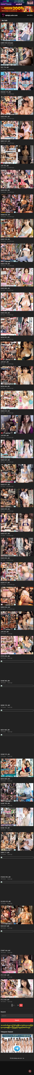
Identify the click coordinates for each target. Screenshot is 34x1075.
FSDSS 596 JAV (6, 877)
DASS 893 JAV (5, 116)
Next (21, 1005)
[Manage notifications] (30, 1071)
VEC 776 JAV (5, 67)
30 (18, 1005)
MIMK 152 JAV (5, 705)
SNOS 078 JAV (5, 264)
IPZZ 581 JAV (5, 975)
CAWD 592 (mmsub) (7, 43)
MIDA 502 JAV (5, 337)
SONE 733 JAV (5, 828)
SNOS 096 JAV (5, 313)
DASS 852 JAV (5, 190)
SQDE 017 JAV (5, 582)
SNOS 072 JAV (5, 411)
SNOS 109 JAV (5, 239)
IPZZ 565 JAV (5, 999)
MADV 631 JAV (5, 141)
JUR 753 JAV (5, 166)
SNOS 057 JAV (5, 533)
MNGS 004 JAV (5, 607)
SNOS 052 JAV (5, 558)
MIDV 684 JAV (5, 730)
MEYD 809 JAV (5, 779)
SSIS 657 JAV (5, 926)
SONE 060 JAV (5, 681)
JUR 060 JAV (5, 435)
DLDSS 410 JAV (6, 901)
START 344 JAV (5, 950)
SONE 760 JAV (5, 803)
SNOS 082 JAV (5, 288)
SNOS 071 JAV (5, 484)
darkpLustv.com (11, 15)
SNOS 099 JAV (5, 509)
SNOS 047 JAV (5, 460)
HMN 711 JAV (5, 852)
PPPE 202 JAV (5, 656)
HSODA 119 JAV (6, 92)
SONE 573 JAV (5, 754)
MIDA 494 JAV (5, 386)
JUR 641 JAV (5, 362)
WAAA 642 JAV (5, 215)
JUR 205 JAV (5, 632)
